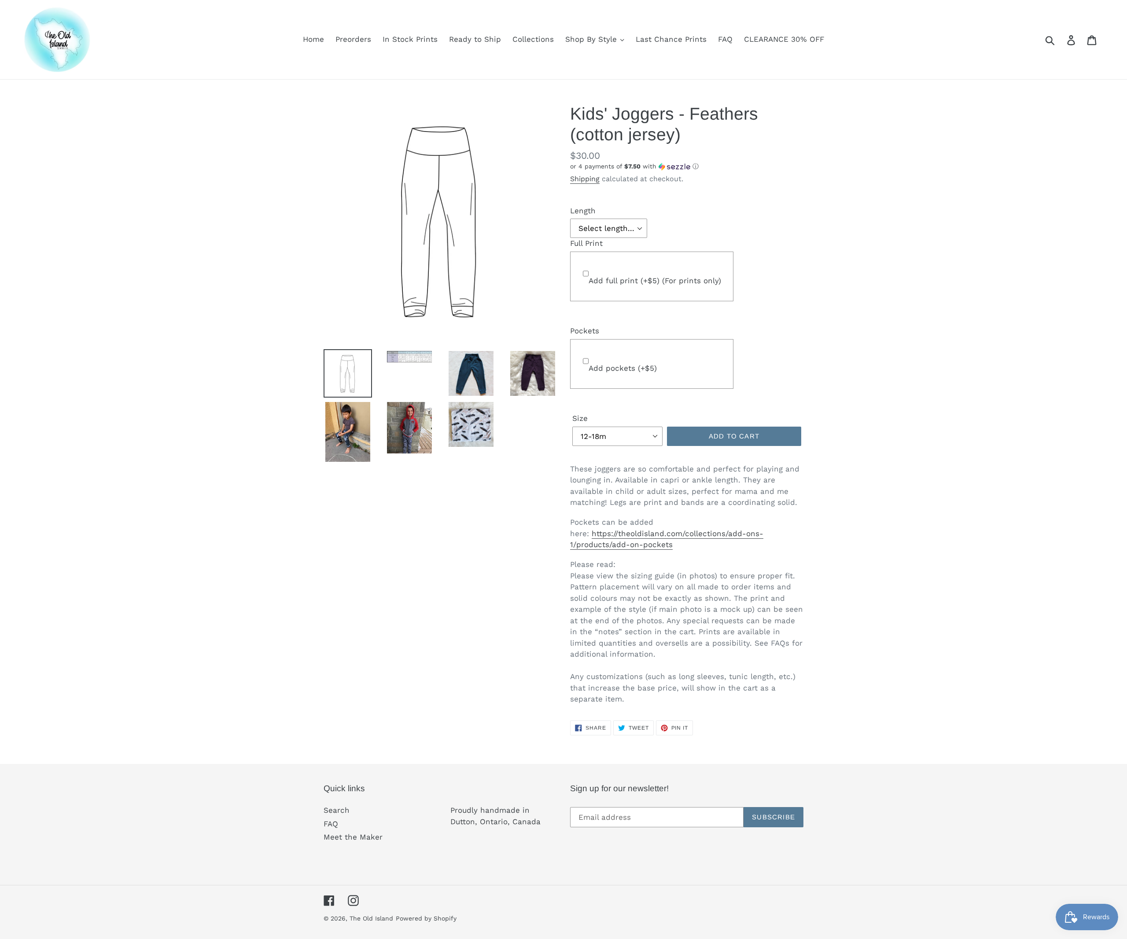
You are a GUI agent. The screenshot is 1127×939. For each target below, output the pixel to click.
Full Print (586, 243)
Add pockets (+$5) (623, 368)
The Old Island (371, 918)
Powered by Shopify (426, 918)
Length (583, 210)
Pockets (584, 330)
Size (580, 418)
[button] (686, 166)
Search (337, 810)
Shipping (585, 179)
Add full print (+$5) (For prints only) (655, 280)
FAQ (331, 823)
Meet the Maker (353, 837)
